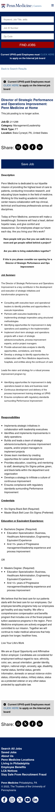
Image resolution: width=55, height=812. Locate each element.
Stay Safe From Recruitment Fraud (23, 774)
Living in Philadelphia (15, 763)
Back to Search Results (14, 68)
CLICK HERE (47, 54)
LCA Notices (9, 771)
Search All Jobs (11, 749)
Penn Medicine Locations (17, 760)
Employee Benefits (13, 767)
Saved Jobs (8, 752)
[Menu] (52, 5)
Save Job (27, 164)
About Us (7, 756)
